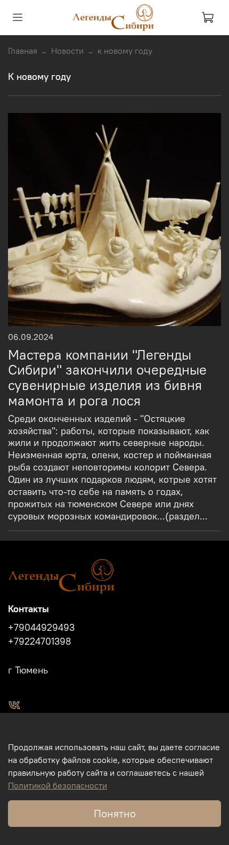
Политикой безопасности (57, 785)
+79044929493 (41, 627)
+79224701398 (39, 641)
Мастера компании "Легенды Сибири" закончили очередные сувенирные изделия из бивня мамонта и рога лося (107, 377)
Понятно (115, 813)
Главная (22, 50)
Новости (67, 50)
